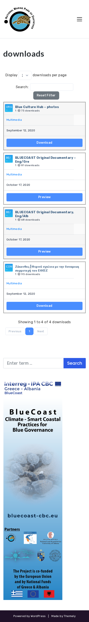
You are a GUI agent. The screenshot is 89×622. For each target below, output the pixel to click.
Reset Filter (46, 95)
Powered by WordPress (29, 616)
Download (44, 143)
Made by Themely (63, 616)
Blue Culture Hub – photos (37, 107)
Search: (22, 87)
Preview (44, 197)
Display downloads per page (36, 75)
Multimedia (14, 119)
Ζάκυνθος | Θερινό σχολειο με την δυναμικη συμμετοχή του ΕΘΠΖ (47, 268)
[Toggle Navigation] (79, 19)
